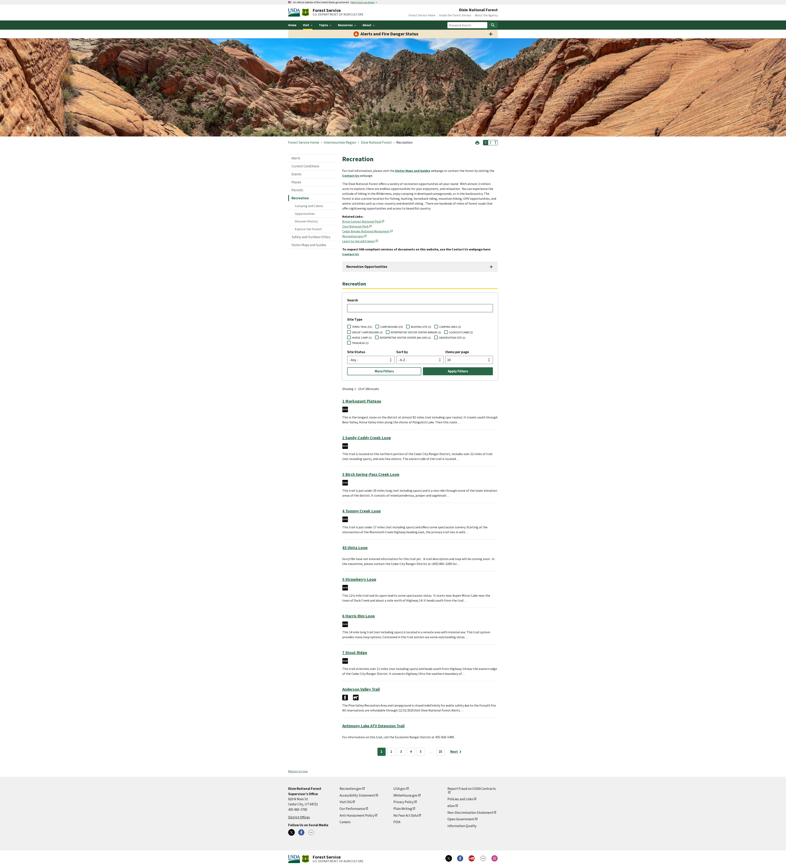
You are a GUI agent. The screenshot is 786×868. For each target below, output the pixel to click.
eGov (451, 806)
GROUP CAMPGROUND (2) (367, 332)
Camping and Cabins (309, 206)
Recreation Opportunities (366, 266)
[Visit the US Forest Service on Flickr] (483, 858)
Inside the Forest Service (455, 15)
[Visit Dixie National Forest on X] (291, 832)
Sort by (402, 352)
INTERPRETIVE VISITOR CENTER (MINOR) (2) (416, 332)
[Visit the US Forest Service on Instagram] (494, 858)
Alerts (295, 158)
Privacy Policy (403, 802)
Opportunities (305, 214)
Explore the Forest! (308, 229)
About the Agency (486, 15)
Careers (345, 822)
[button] (477, 142)
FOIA (396, 822)
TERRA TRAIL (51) (362, 327)
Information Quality (462, 826)
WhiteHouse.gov (405, 795)
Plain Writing (402, 808)
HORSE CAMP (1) (362, 337)
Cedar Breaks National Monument (366, 231)
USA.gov (399, 788)
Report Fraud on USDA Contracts (471, 788)
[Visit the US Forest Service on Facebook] (460, 858)
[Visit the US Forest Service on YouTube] (471, 858)
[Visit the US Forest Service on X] (448, 858)
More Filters (384, 371)
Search (352, 300)
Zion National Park (355, 226)
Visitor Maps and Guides (308, 245)
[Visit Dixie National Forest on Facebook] (301, 832)
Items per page (457, 352)
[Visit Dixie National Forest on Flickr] (311, 832)
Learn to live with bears (358, 241)
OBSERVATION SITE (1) (452, 337)
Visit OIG (346, 802)
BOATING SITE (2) (421, 327)
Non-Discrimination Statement (470, 812)
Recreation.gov (353, 236)
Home (292, 25)
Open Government (460, 819)
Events (296, 174)
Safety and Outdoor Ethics (310, 237)
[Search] (493, 25)
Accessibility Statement (357, 795)
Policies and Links (460, 799)
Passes (296, 182)
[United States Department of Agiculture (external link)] (295, 12)
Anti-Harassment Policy (357, 815)
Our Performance (352, 808)
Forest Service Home (422, 15)
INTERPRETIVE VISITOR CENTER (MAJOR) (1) (405, 337)
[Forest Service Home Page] (305, 12)
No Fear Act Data (405, 815)
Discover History (306, 221)
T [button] (486, 143)
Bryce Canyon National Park (361, 221)
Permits (297, 190)
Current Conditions (305, 166)
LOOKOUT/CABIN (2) (461, 332)
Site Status (356, 352)
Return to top (298, 771)
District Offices (299, 817)
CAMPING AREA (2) (450, 327)
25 (440, 751)
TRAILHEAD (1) (360, 343)
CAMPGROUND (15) (391, 327)
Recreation (300, 198)
